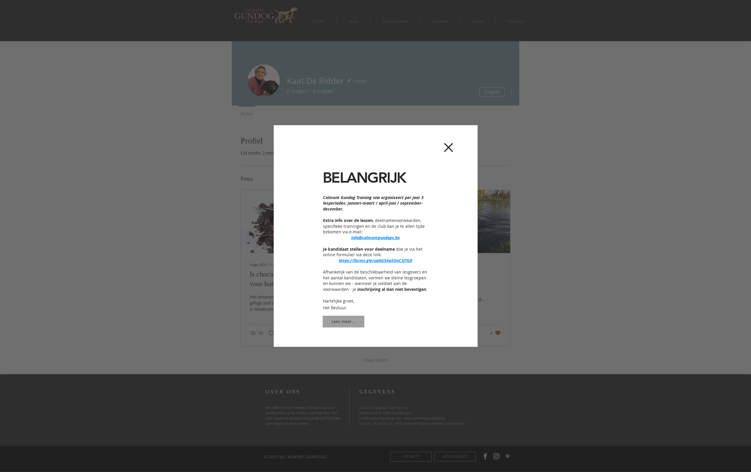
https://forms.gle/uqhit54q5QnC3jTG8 (375, 260)
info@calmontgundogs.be (375, 237)
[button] (448, 147)
